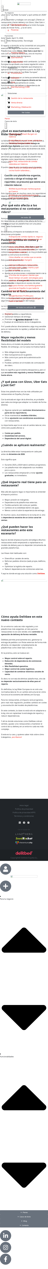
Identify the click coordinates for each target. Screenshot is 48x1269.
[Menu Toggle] (2, 9)
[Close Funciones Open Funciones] (6, 40)
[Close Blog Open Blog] (6, 228)
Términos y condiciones (24, 816)
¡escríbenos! (16, 737)
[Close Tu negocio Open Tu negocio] (6, 17)
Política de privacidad (24, 809)
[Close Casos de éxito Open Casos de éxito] (6, 126)
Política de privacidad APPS (24, 812)
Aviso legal (24, 805)
